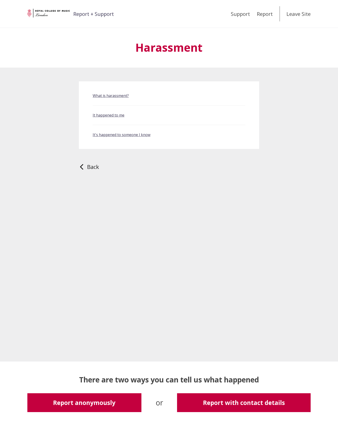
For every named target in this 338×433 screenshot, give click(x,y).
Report (265, 13)
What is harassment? (111, 95)
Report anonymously (84, 403)
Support (240, 13)
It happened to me (108, 115)
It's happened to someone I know (121, 134)
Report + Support (93, 13)
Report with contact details (244, 403)
